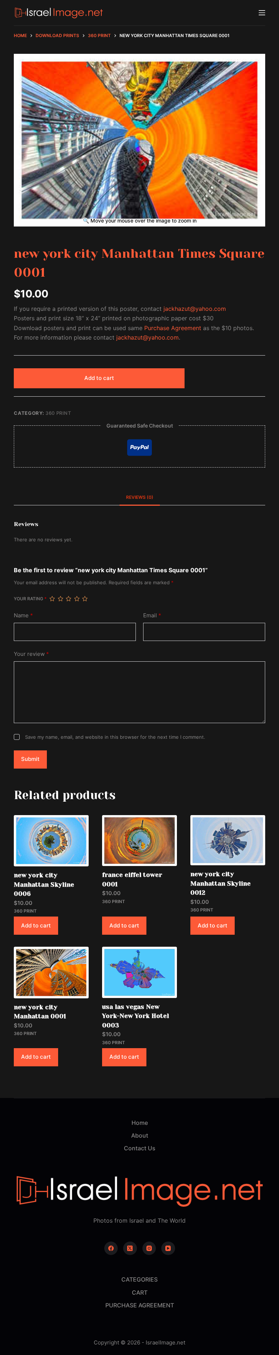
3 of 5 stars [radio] (68, 598)
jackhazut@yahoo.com (194, 308)
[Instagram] (149, 1248)
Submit (30, 758)
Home (140, 1122)
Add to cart (99, 377)
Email (152, 615)
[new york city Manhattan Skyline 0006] (51, 840)
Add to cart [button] (36, 925)
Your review (31, 653)
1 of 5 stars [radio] (51, 598)
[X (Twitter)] (130, 1248)
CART (139, 1292)
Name (23, 615)
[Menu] (262, 12)
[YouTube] (168, 1248)
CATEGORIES (139, 1279)
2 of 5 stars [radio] (60, 598)
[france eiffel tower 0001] (139, 840)
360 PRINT (58, 413)
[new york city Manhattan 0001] (51, 972)
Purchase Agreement (172, 328)
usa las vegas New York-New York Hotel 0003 (135, 1016)
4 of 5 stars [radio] (76, 598)
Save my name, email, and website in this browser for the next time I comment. (115, 737)
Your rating (30, 598)
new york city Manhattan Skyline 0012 (220, 883)
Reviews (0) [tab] (139, 497)
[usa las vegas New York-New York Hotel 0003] (139, 972)
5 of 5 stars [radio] (84, 598)
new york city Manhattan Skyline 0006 (44, 884)
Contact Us (139, 1148)
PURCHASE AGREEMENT (139, 1305)
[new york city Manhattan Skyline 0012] (227, 840)
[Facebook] (111, 1248)
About (139, 1135)
